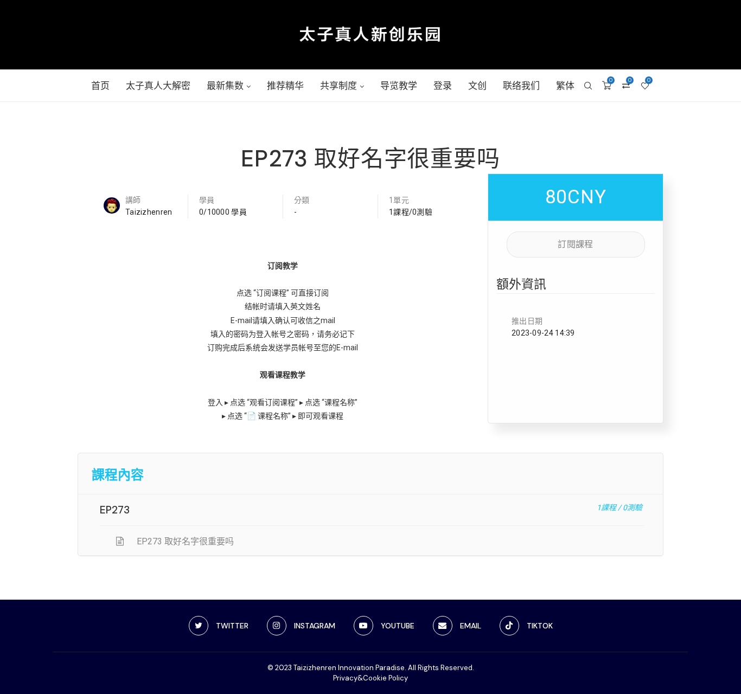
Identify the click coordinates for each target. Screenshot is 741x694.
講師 (133, 200)
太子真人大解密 (158, 86)
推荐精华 (285, 86)
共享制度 (338, 86)
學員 (207, 200)
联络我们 (521, 86)
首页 (100, 86)
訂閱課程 (575, 244)
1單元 (399, 200)
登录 (442, 86)
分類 (302, 200)
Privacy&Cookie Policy (370, 678)
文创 (477, 86)
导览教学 (398, 86)
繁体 (565, 86)
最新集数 (225, 86)
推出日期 (527, 321)
